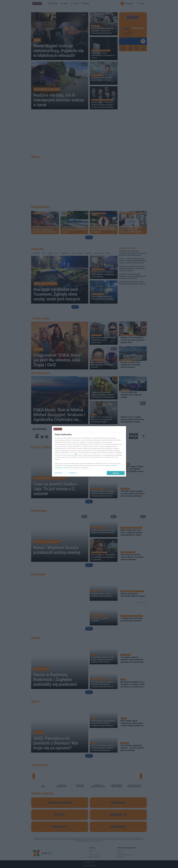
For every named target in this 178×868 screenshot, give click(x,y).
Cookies (65, 467)
